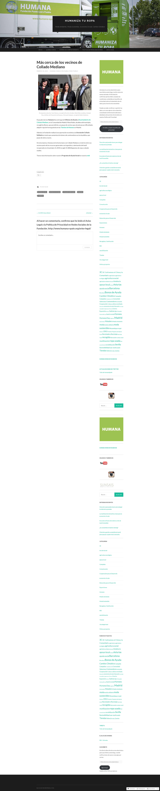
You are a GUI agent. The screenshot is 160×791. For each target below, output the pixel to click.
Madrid (80, 192)
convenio (119, 301)
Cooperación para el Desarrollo (108, 209)
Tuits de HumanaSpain (106, 372)
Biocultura (102, 292)
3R (108, 275)
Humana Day (105, 318)
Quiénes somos (51, 49)
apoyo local (103, 195)
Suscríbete (103, 747)
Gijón (115, 311)
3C (100, 181)
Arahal (111, 285)
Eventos (115, 308)
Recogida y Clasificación (107, 241)
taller (111, 347)
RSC (101, 246)
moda (102, 325)
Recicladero (106, 334)
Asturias (117, 284)
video (113, 351)
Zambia (117, 351)
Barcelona (114, 288)
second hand (102, 345)
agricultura (112, 275)
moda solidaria (109, 325)
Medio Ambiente (104, 232)
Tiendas (40, 195)
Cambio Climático (107, 296)
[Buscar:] (111, 405)
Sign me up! (104, 767)
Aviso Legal (110, 49)
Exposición (103, 311)
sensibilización (104, 250)
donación (102, 306)
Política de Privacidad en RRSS (92, 49)
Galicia (111, 311)
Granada (119, 311)
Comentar (87, 247)
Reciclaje (114, 334)
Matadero (109, 321)
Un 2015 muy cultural (43, 213)
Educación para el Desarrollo (108, 218)
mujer (120, 328)
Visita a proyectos (105, 264)
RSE (121, 341)
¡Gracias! (89, 213)
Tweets (102, 725)
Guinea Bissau (103, 314)
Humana (102, 227)
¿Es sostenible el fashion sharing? (109, 163)
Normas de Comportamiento (69, 49)
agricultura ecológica (106, 190)
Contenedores (111, 301)
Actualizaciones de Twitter (109, 369)
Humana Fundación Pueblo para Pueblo (64, 71)
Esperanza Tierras (108, 308)
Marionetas (102, 321)
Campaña (118, 296)
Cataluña (108, 299)
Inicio (40, 49)
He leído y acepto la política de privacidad (111, 129)
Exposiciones (103, 223)
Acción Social (44, 186)
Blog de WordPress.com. (45, 788)
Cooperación (103, 304)
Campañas (103, 199)
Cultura (110, 304)
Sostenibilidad (105, 348)
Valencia (109, 351)
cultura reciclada (117, 304)
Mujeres (101, 331)
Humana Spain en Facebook (108, 359)
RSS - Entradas (104, 740)
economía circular (105, 213)
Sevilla (118, 344)
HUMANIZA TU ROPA (80, 20)
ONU (105, 331)
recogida (106, 337)
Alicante (111, 281)
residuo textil (120, 337)
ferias (107, 311)
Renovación (113, 337)
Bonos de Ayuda (55, 192)
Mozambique (113, 328)
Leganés (112, 318)
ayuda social (42, 192)
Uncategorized (104, 260)
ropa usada (115, 341)
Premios (110, 331)
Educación (117, 306)
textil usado (116, 348)
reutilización (105, 341)
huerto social (110, 314)
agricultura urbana (104, 281)
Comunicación (104, 204)
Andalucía (117, 281)
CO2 (112, 299)
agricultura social (111, 278)
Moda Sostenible (104, 236)
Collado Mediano (69, 192)
